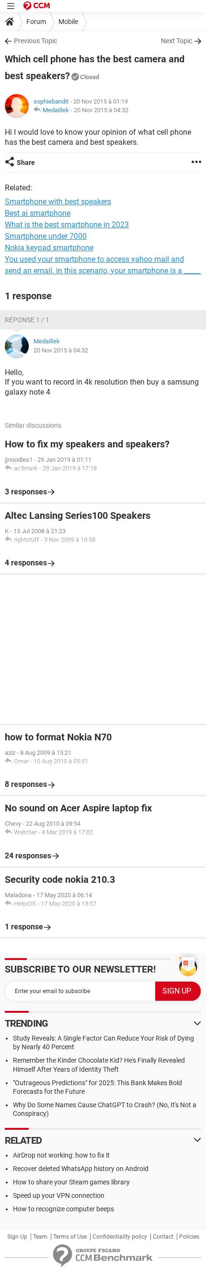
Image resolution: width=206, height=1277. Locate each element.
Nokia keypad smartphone (49, 247)
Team (40, 1236)
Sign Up (17, 1236)
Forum (36, 21)
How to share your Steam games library (71, 1182)
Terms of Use (70, 1236)
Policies (189, 1236)
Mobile (68, 21)
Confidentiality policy (119, 1236)
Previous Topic (35, 41)
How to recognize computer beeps (63, 1209)
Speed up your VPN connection (58, 1195)
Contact (163, 1236)
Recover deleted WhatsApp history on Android (81, 1168)
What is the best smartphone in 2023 (67, 224)
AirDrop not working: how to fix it (61, 1155)
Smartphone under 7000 (46, 236)
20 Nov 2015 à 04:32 (101, 110)
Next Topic (176, 41)
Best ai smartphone (37, 213)
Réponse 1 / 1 (27, 320)
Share (26, 162)
